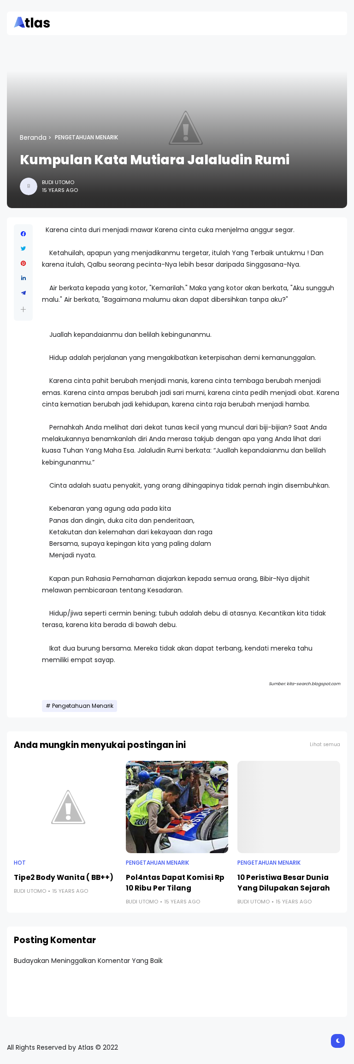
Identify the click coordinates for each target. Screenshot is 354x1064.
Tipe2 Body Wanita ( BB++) (63, 877)
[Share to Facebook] (23, 234)
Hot (20, 863)
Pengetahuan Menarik (86, 137)
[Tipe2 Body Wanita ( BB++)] (65, 807)
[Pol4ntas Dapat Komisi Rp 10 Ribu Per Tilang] (177, 807)
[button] (23, 309)
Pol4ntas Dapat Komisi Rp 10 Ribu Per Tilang (175, 883)
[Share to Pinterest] (23, 263)
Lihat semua (325, 744)
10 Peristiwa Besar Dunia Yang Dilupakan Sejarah (283, 883)
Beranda (33, 137)
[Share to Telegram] (23, 293)
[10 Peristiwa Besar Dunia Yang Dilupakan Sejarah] (288, 807)
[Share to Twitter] (23, 248)
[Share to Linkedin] (23, 278)
